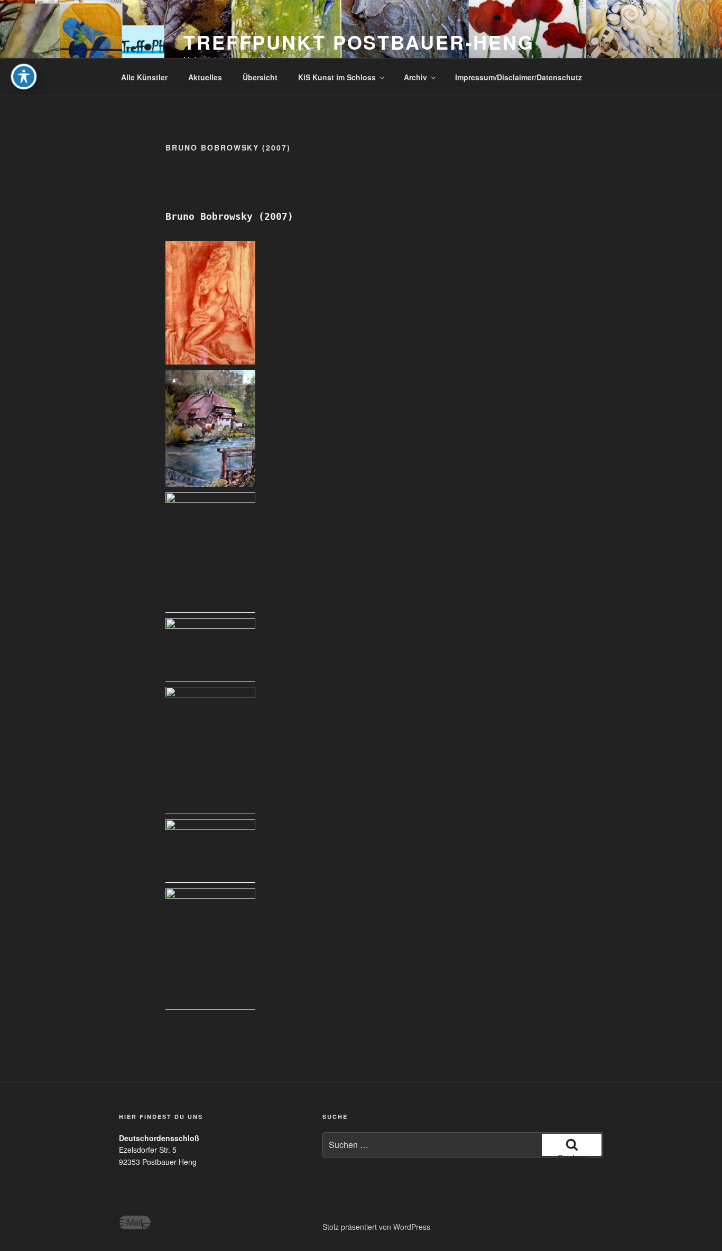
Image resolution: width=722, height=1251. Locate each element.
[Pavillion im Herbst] (210, 649)
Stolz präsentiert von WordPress (376, 1226)
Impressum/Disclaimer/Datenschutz (518, 77)
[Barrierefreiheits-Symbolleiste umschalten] (23, 76)
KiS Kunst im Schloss (337, 77)
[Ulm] (210, 851)
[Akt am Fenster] (210, 303)
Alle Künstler (144, 77)
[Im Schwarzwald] (210, 429)
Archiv (415, 77)
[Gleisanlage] (210, 552)
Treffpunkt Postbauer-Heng (358, 41)
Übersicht (260, 77)
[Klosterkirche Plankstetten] (210, 949)
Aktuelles (205, 77)
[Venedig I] (210, 750)
